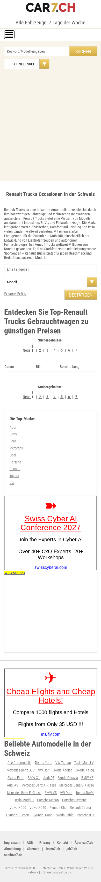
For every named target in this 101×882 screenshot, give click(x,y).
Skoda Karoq (85, 770)
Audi (13, 427)
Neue (27, 350)
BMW (13, 434)
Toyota (14, 476)
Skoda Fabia (65, 815)
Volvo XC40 (38, 807)
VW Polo (66, 793)
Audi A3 (12, 785)
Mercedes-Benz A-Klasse (38, 785)
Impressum (12, 842)
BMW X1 (34, 778)
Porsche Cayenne (74, 800)
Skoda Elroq (16, 778)
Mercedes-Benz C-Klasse (76, 785)
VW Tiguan (63, 763)
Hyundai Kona (42, 815)
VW (12, 483)
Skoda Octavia (68, 778)
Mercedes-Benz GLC (21, 770)
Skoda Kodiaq (63, 770)
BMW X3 (87, 778)
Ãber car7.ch (84, 842)
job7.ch (72, 849)
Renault (15, 469)
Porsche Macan (48, 800)
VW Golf (43, 770)
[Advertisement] (50, 122)
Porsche (15, 462)
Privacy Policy (15, 293)
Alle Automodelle (19, 763)
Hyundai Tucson (17, 815)
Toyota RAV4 (85, 793)
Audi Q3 (48, 778)
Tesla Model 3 (24, 800)
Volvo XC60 (18, 807)
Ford (13, 441)
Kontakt (62, 842)
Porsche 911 (86, 815)
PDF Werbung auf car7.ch (57, 872)
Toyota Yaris (43, 763)
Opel (13, 455)
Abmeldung (12, 849)
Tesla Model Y (83, 763)
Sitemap (33, 849)
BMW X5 (51, 793)
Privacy (44, 842)
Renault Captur (80, 807)
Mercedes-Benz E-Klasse (24, 793)
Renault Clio (58, 807)
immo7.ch (53, 849)
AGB (30, 842)
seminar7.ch (13, 855)
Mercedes (16, 448)
